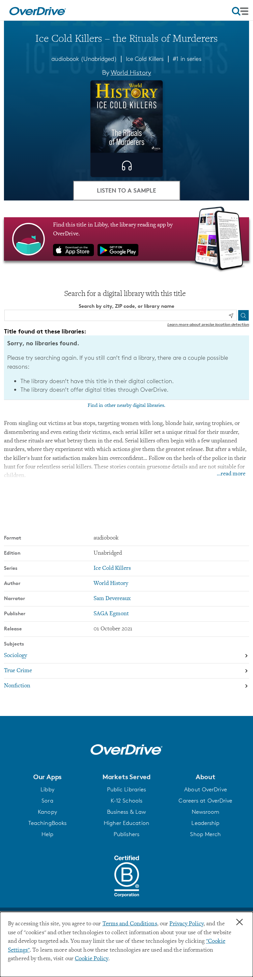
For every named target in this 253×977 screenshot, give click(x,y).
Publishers (126, 834)
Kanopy (47, 811)
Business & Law (126, 811)
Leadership (205, 823)
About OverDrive (205, 789)
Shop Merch (205, 834)
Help (47, 834)
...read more (231, 474)
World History (131, 72)
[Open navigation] (240, 11)
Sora (47, 800)
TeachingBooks (47, 823)
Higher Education (126, 823)
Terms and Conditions (129, 924)
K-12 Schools (126, 800)
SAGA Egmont (111, 614)
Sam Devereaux (112, 599)
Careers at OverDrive (205, 800)
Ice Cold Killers (145, 58)
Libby (47, 789)
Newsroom (206, 811)
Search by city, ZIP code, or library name (126, 306)
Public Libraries (126, 789)
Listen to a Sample (126, 190)
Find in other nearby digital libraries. (126, 405)
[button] (47, 777)
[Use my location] (231, 315)
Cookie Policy (91, 959)
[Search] (243, 315)
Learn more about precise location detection (208, 324)
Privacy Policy (186, 924)
